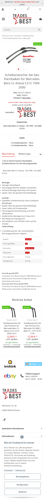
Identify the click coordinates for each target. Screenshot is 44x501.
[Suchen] (39, 29)
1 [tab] (18, 69)
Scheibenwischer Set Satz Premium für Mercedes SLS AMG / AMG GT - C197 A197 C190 (32, 328)
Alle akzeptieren (22, 477)
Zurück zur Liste (7, 36)
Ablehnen (22, 492)
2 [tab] (20, 69)
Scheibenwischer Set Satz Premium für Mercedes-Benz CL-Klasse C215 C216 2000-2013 (11, 328)
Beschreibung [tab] (8, 153)
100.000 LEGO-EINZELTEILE (24, 2)
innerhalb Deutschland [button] (11, 346)
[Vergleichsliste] (28, 9)
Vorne (27, 253)
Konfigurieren (22, 485)
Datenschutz (20, 470)
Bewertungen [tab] (25, 153)
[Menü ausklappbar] (3, 19)
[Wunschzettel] (40, 9)
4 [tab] (23, 69)
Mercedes (26, 98)
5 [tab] (25, 69)
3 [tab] (22, 69)
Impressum (8, 470)
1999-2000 (28, 239)
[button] (1, 3)
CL (26, 244)
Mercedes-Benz (30, 248)
